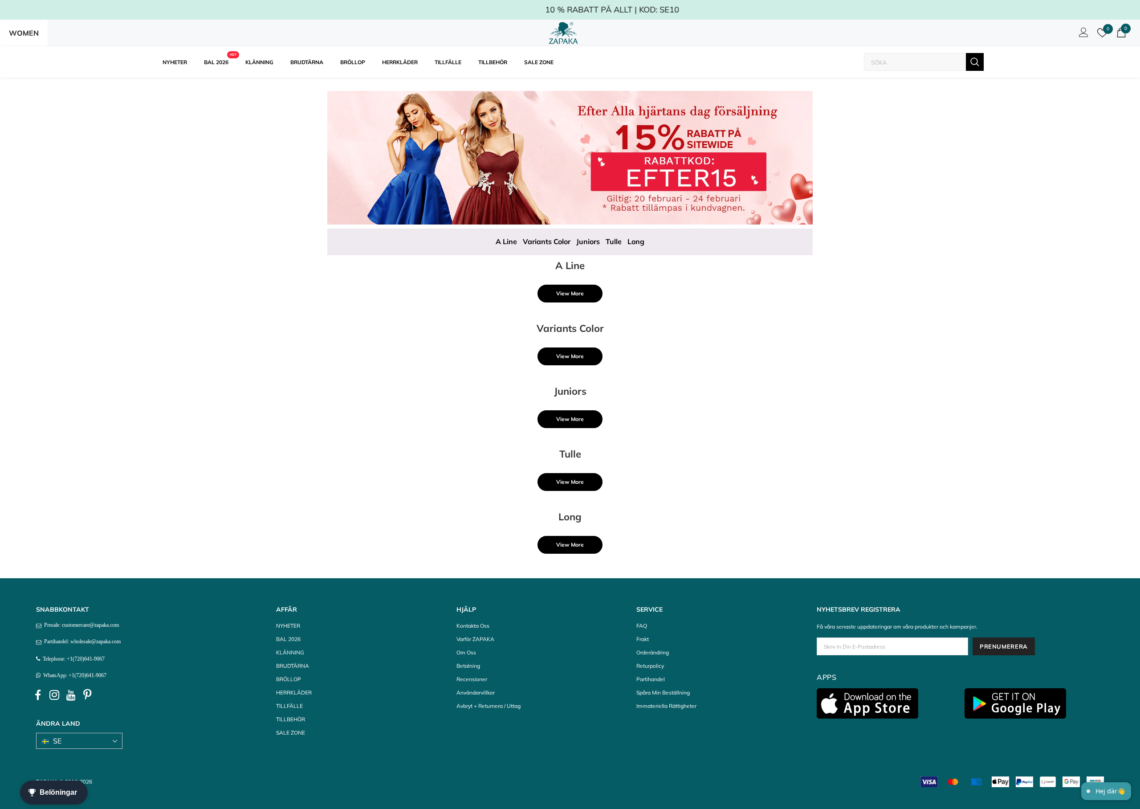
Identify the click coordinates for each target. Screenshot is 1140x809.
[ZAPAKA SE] (563, 33)
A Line (506, 241)
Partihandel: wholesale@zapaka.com (81, 641)
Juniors (588, 241)
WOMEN (24, 33)
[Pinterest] (87, 695)
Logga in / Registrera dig (1082, 34)
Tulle (614, 241)
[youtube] (71, 695)
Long (635, 241)
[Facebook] (38, 695)
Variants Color (546, 241)
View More (570, 293)
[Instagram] (54, 695)
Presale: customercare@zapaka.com (80, 625)
